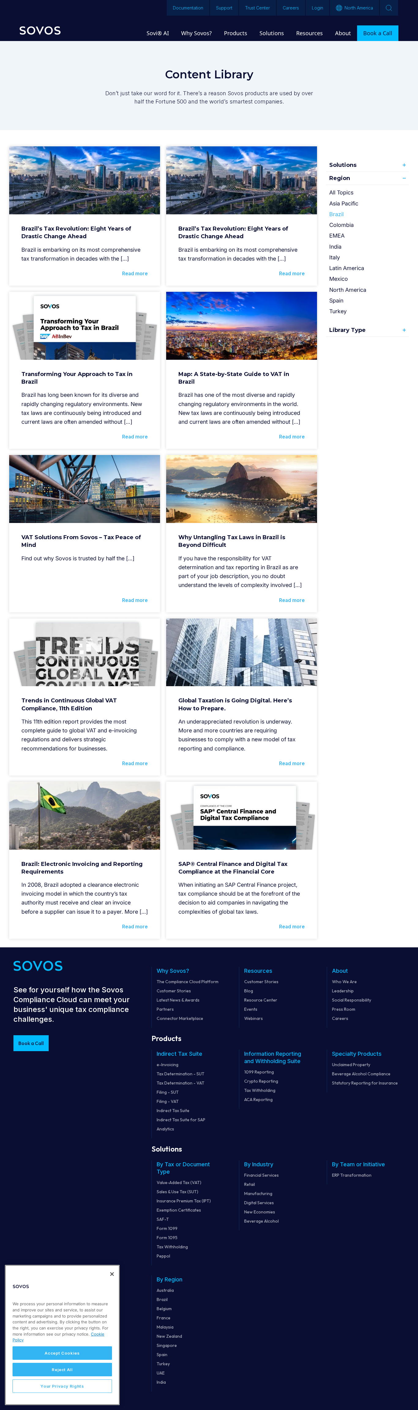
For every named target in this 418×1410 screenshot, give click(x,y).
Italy (334, 257)
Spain (336, 300)
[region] (62, 1335)
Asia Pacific (343, 203)
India (335, 246)
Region (339, 178)
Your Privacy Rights (62, 1386)
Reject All (62, 1369)
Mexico (338, 279)
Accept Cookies (62, 1353)
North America (347, 290)
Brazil (336, 214)
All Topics (341, 192)
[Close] (112, 1274)
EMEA (337, 235)
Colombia (341, 225)
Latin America (346, 268)
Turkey (338, 311)
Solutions (342, 165)
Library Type (347, 330)
